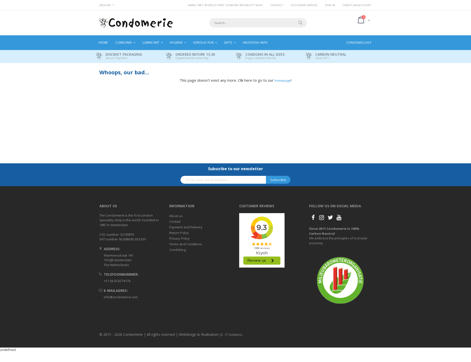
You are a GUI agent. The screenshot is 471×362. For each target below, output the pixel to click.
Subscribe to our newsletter (235, 168)
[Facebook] (313, 217)
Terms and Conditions (185, 244)
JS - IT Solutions (231, 334)
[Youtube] (339, 217)
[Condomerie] (136, 23)
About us (176, 216)
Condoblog (177, 249)
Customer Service (304, 5)
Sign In (330, 5)
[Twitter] (330, 217)
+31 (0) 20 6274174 (117, 281)
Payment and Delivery (185, 227)
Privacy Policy (179, 238)
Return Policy (179, 233)
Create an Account (357, 5)
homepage (283, 80)
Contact (276, 5)
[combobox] (258, 23)
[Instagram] (322, 217)
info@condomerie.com (121, 297)
